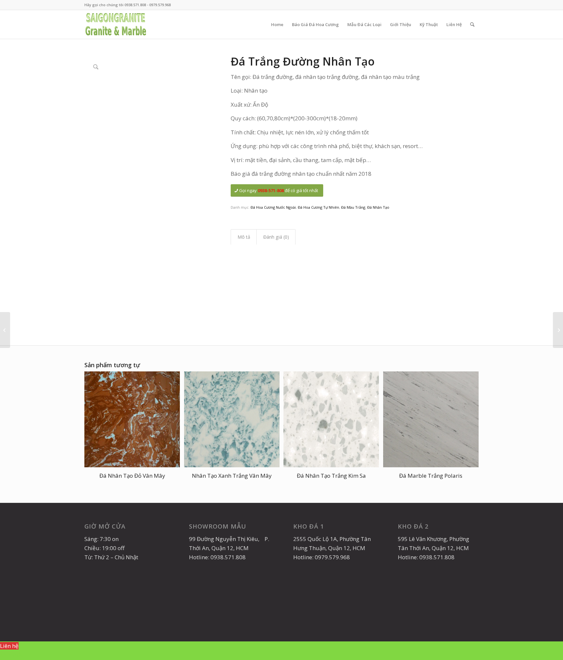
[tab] (244, 237)
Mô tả (244, 237)
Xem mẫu (12, 655)
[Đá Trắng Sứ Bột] (5, 330)
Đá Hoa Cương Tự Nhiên (318, 207)
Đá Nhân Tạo (378, 207)
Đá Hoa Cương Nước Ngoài (273, 207)
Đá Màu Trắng (353, 207)
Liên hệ (9, 646)
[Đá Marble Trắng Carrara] (558, 330)
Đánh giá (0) (276, 237)
